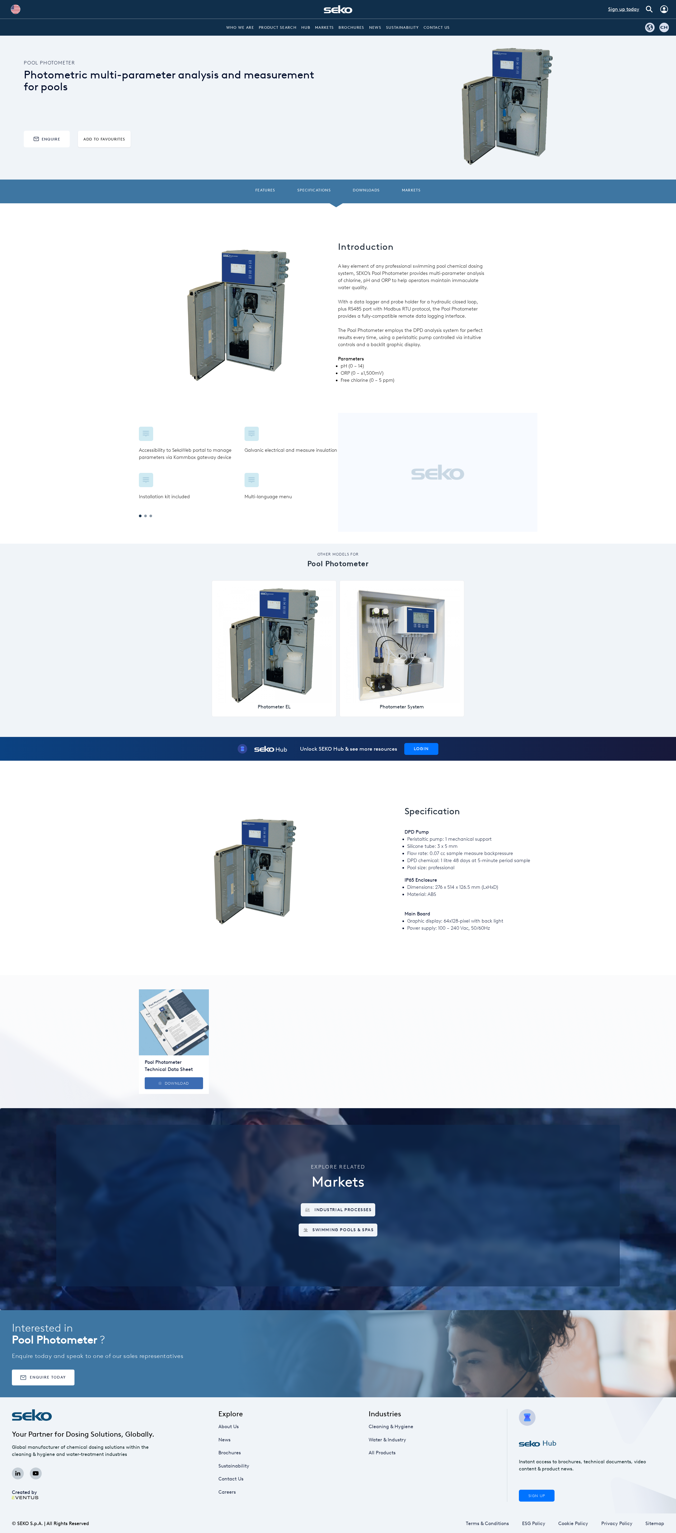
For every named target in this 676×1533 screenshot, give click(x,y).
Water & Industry (387, 1440)
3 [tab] (150, 516)
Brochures (351, 27)
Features (265, 190)
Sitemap (654, 1523)
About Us (228, 1426)
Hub (305, 27)
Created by (24, 1492)
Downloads (366, 190)
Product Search (278, 27)
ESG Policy (533, 1523)
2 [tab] (145, 516)
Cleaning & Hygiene (391, 1426)
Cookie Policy (573, 1523)
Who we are (240, 27)
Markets (324, 27)
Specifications (314, 190)
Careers (227, 1492)
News (375, 27)
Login (421, 748)
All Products (382, 1453)
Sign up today (623, 9)
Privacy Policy (616, 1523)
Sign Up (536, 1496)
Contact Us (437, 27)
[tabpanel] (238, 463)
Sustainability (402, 27)
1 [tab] (140, 516)
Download (177, 1083)
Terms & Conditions (487, 1523)
